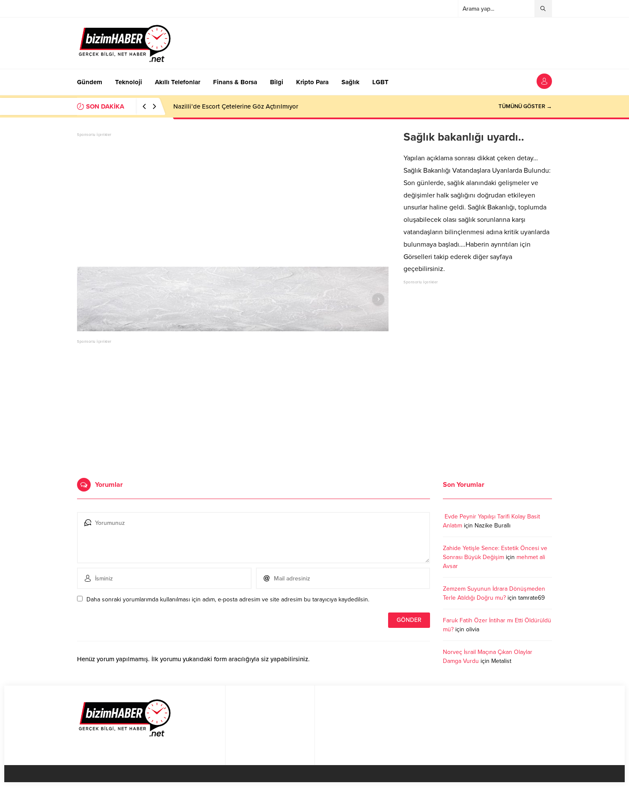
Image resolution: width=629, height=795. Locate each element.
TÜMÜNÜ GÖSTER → (525, 106)
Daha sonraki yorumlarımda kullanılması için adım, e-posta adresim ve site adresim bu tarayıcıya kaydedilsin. (227, 599)
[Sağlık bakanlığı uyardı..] (233, 299)
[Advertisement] (233, 198)
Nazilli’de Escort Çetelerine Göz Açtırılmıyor (235, 106)
